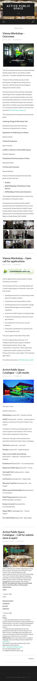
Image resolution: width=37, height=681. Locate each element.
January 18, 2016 (8, 541)
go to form (6, 641)
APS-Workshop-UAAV (25, 360)
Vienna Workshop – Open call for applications (17, 260)
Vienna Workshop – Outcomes (14, 35)
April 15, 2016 (7, 376)
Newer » (31, 658)
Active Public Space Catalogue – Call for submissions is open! (18, 534)
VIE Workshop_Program (17, 110)
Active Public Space (18, 7)
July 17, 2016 (7, 40)
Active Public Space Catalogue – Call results (16, 371)
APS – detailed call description (13, 647)
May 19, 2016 (7, 264)
